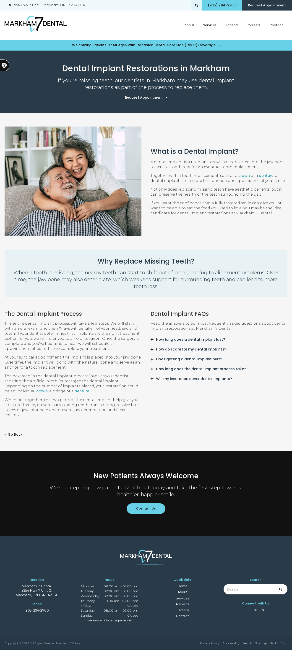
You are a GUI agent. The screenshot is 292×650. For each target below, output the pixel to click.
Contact (276, 25)
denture (266, 175)
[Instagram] (256, 611)
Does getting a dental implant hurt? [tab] (189, 359)
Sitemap (261, 643)
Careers (254, 25)
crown (244, 175)
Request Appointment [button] (267, 5)
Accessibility (230, 643)
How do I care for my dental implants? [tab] (191, 349)
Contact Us (146, 508)
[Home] (36, 25)
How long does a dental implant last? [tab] (190, 339)
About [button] (189, 25)
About (183, 592)
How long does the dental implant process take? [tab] (201, 369)
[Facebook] (248, 611)
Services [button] (209, 25)
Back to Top (278, 643)
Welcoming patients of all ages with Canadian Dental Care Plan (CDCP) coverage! (144, 45)
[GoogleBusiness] (263, 611)
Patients (232, 25)
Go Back (15, 434)
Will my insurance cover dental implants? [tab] (194, 378)
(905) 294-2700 (36, 610)
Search (247, 643)
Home (182, 586)
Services (182, 598)
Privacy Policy (209, 643)
